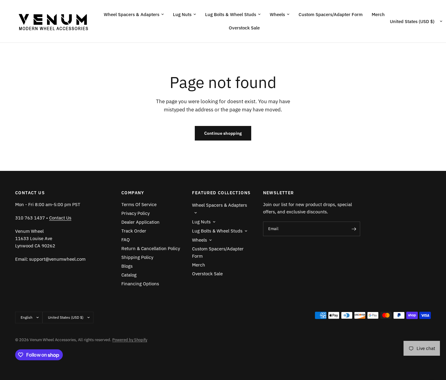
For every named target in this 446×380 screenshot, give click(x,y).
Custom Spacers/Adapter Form (331, 14)
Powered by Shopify (129, 339)
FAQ (125, 240)
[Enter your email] (354, 229)
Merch (378, 14)
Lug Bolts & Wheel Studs (230, 14)
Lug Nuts (182, 14)
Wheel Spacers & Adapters (131, 14)
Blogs (127, 266)
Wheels (277, 14)
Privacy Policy (135, 213)
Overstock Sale (244, 28)
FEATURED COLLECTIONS (221, 193)
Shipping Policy (137, 257)
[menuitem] (133, 14)
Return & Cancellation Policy (150, 248)
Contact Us (60, 218)
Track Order (133, 231)
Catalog (129, 275)
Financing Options (140, 284)
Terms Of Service (139, 204)
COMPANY (132, 193)
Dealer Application (140, 222)
